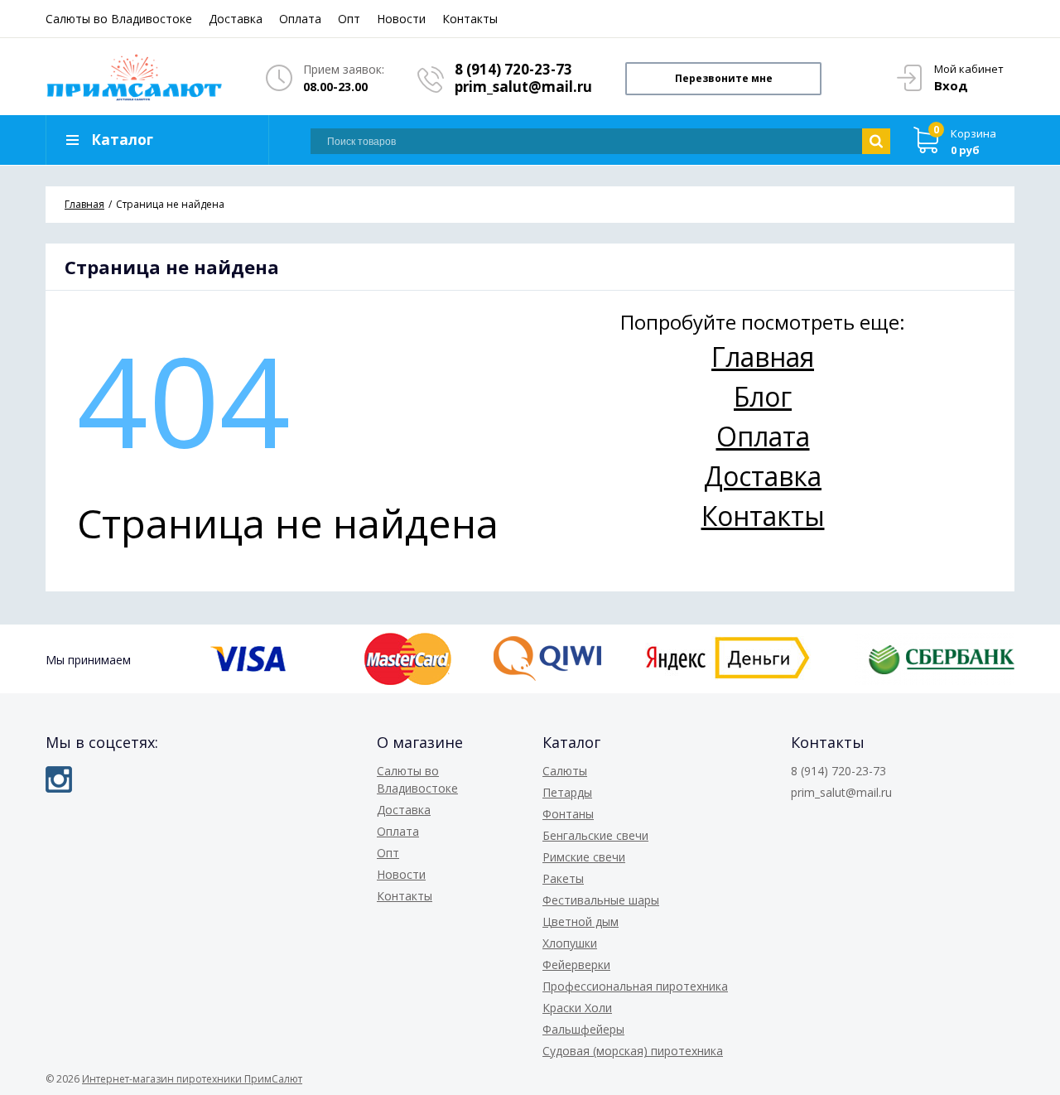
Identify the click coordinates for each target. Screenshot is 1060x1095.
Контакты (470, 19)
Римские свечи (583, 857)
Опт (349, 19)
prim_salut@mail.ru (523, 86)
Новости (401, 19)
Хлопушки (569, 943)
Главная (762, 356)
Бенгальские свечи (595, 835)
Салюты (564, 771)
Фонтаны (568, 814)
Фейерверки (576, 964)
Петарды (567, 792)
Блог (763, 396)
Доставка (236, 19)
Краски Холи (577, 1007)
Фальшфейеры (583, 1029)
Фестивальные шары (600, 900)
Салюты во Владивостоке (119, 19)
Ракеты (563, 878)
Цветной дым (580, 921)
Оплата (300, 19)
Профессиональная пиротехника (635, 986)
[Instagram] (59, 779)
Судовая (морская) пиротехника (632, 1051)
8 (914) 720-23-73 (513, 69)
